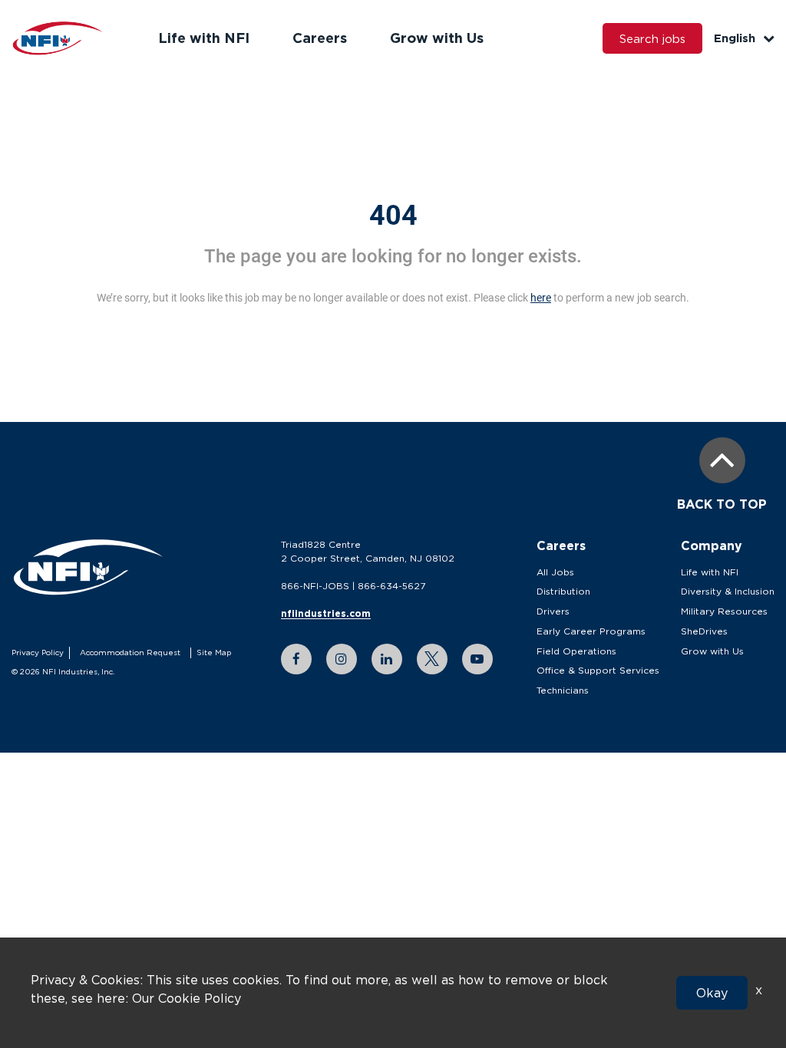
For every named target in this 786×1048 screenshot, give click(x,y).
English (734, 37)
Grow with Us (437, 37)
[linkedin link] (387, 659)
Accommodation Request (130, 652)
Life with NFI (203, 37)
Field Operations (576, 651)
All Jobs (555, 572)
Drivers (553, 611)
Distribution (563, 591)
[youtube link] (477, 659)
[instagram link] (341, 659)
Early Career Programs (591, 631)
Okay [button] (712, 993)
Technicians (563, 690)
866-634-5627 (391, 586)
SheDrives (704, 631)
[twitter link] (432, 659)
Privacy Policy (38, 652)
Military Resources (724, 611)
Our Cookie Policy (186, 998)
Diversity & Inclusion (727, 591)
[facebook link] (296, 659)
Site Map (213, 652)
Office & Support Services (598, 670)
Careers (319, 37)
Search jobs (652, 38)
